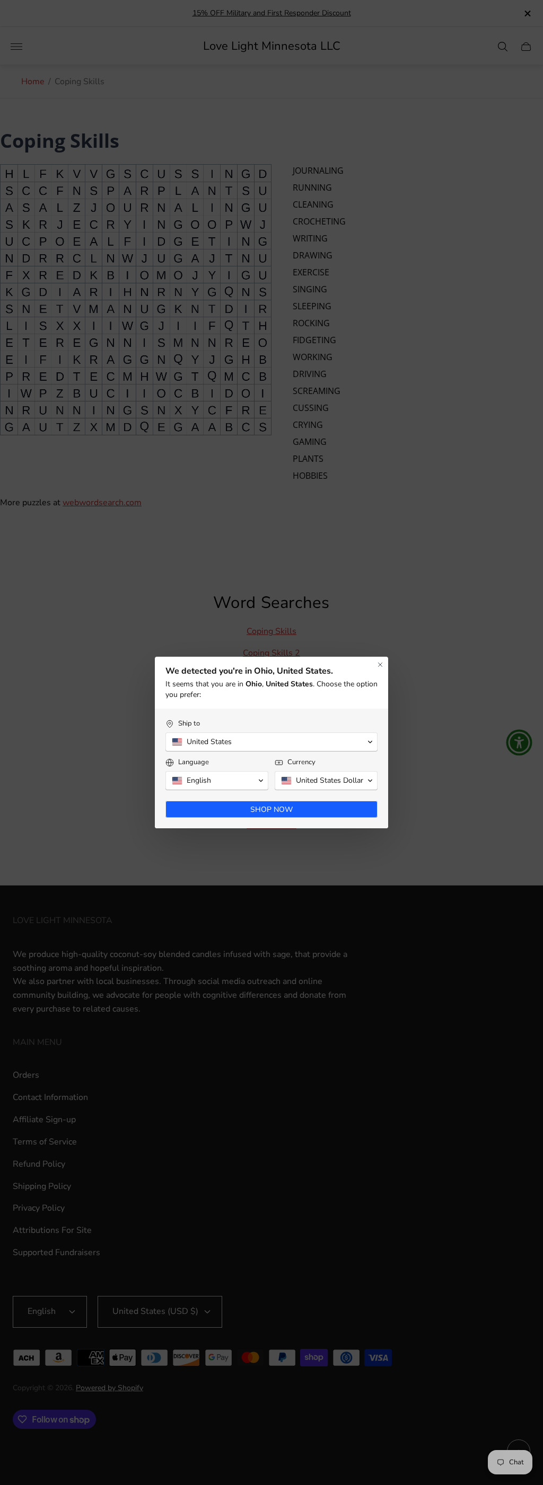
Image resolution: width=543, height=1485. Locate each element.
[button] (271, 742)
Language (193, 762)
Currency (301, 762)
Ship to (189, 723)
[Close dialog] (380, 664)
